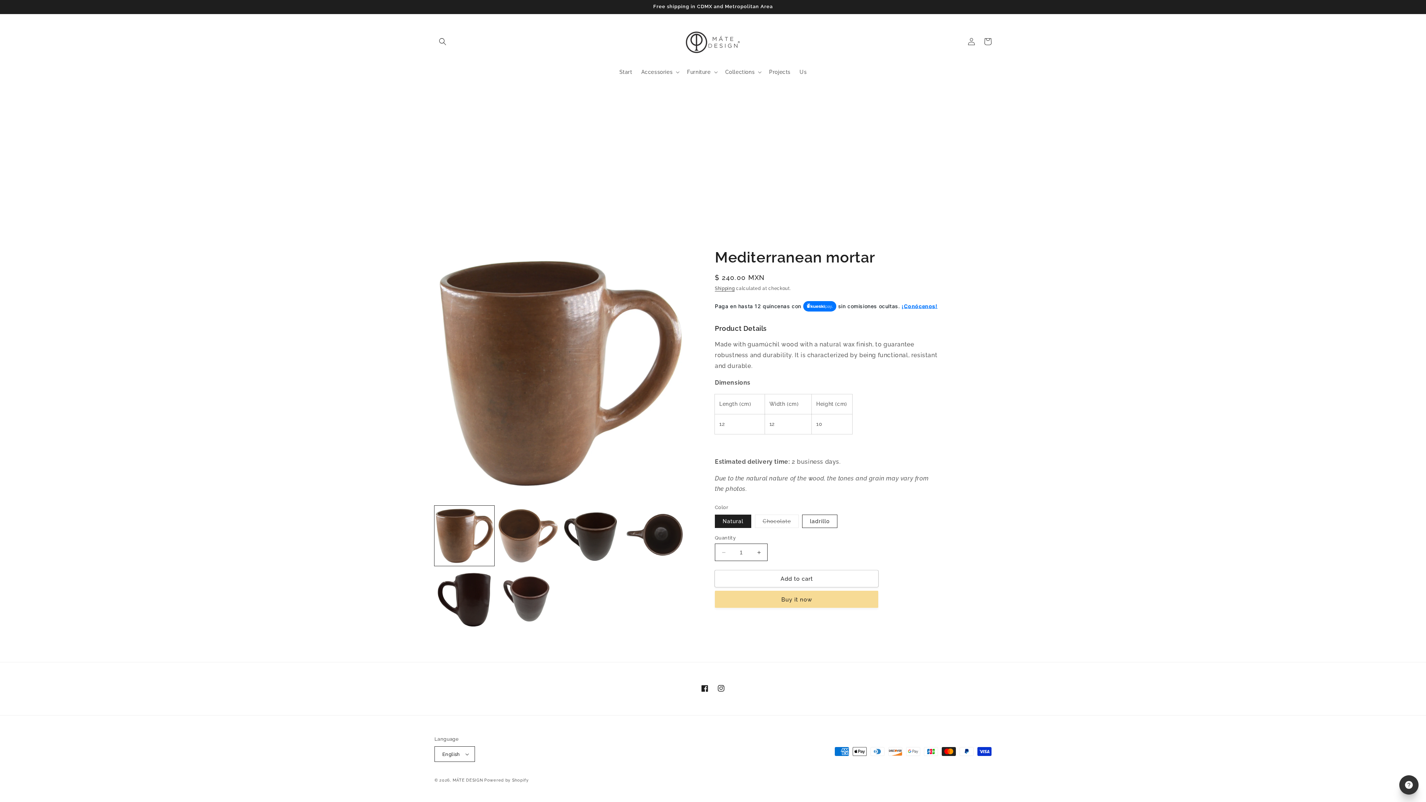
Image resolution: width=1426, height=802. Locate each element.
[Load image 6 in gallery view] (528, 599)
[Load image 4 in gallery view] (655, 535)
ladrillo (820, 521)
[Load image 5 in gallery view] (464, 599)
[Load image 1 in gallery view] (464, 535)
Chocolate (781, 523)
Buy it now (796, 599)
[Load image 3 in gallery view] (592, 535)
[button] (442, 41)
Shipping (725, 288)
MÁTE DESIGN (468, 780)
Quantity (725, 538)
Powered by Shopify (506, 780)
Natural (733, 521)
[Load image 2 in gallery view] (528, 535)
